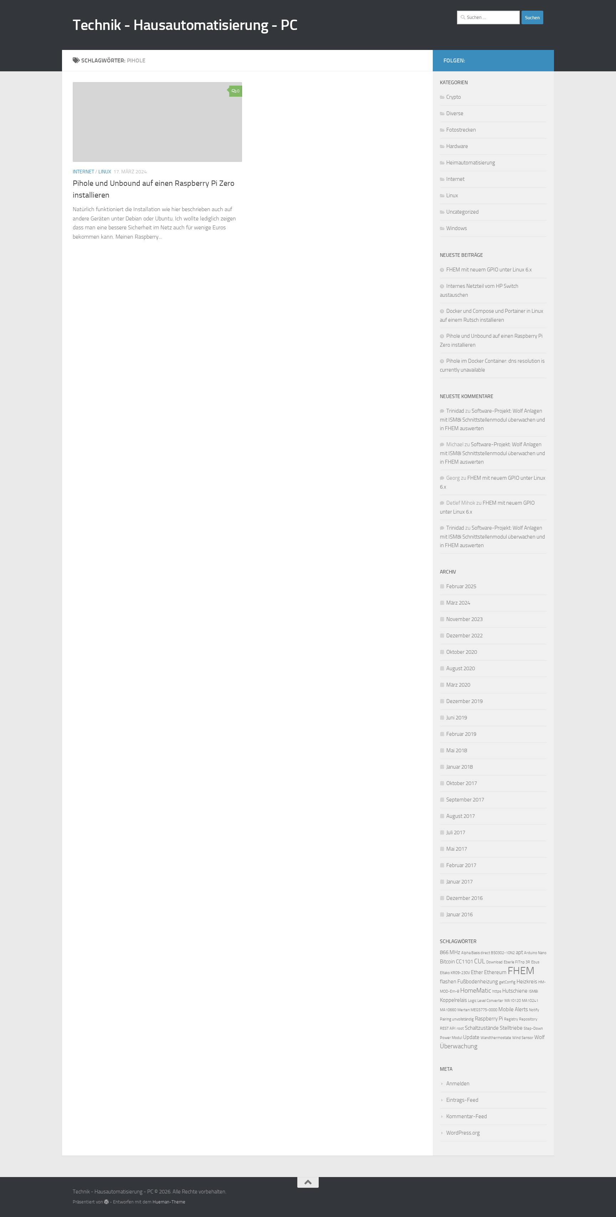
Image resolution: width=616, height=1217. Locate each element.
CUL (479, 961)
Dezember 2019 (464, 701)
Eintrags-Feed (462, 1100)
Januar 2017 (459, 882)
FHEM (521, 970)
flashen (448, 981)
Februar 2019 (461, 734)
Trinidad (455, 411)
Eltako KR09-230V (455, 973)
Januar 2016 (459, 914)
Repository (528, 1019)
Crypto (453, 97)
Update (471, 1037)
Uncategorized (462, 212)
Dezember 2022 (464, 635)
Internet (83, 172)
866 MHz (450, 952)
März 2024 (458, 603)
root (460, 1028)
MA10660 (448, 1010)
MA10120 (512, 1000)
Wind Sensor (522, 1037)
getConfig (507, 982)
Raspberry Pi (489, 1018)
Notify (534, 1010)
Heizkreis (527, 981)
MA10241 (530, 1000)
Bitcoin (447, 961)
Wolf (539, 1037)
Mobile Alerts (513, 1009)
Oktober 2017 (461, 783)
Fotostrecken (461, 130)
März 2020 (458, 685)
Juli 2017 (455, 832)
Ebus (535, 962)
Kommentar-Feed (466, 1116)
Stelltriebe (511, 1028)
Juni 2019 (456, 717)
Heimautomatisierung (470, 162)
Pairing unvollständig (457, 1019)
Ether (477, 972)
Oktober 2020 (461, 652)
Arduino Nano (535, 953)
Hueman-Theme (169, 1202)
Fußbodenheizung (477, 981)
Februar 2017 (461, 865)
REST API (448, 1028)
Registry (511, 1019)
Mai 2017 (456, 849)
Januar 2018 (459, 767)
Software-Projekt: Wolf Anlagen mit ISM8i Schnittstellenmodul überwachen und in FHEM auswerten (492, 420)
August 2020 (460, 668)
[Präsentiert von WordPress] (106, 1202)
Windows (456, 228)
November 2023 (464, 619)
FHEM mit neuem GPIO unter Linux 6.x (489, 269)
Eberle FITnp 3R (517, 962)
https (496, 991)
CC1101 (464, 961)
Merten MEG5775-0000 (477, 1010)
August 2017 (460, 816)
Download (494, 962)
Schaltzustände (482, 1028)
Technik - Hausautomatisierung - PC (185, 25)
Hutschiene (515, 991)
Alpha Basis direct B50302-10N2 (488, 953)
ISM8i (533, 991)
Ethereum (495, 972)
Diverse (454, 113)
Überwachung (458, 1046)
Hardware (457, 146)
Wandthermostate (496, 1037)
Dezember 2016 (464, 898)
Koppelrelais (453, 1000)
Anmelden (457, 1083)
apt (519, 952)
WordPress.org (463, 1133)
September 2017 (465, 799)
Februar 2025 (461, 586)
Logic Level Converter (485, 1000)
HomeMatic (475, 990)
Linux (104, 172)
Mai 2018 (456, 750)
